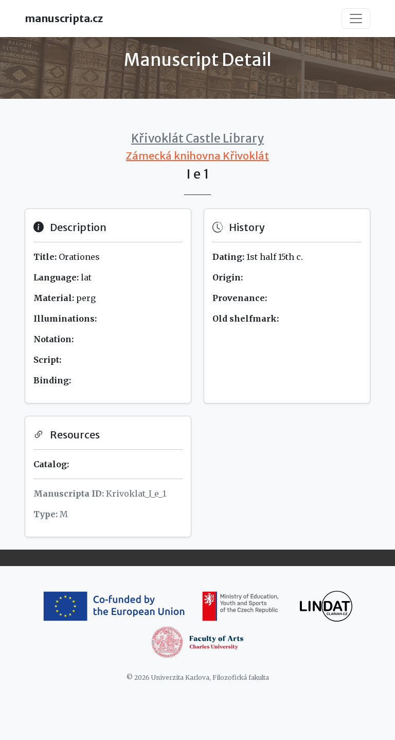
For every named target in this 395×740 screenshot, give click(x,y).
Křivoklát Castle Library (197, 138)
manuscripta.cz (64, 18)
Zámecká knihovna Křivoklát (197, 155)
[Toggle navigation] (356, 18)
